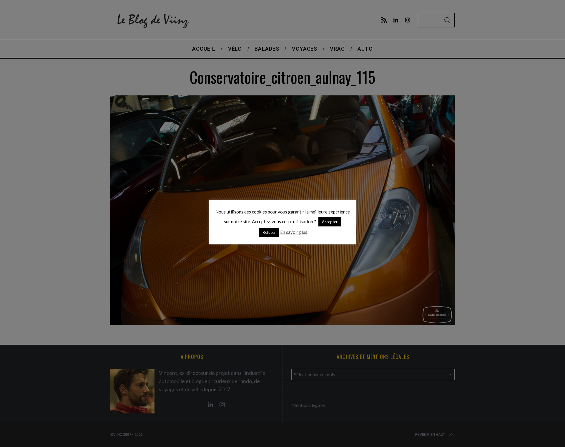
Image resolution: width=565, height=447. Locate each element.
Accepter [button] (330, 221)
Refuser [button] (269, 232)
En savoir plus (293, 232)
